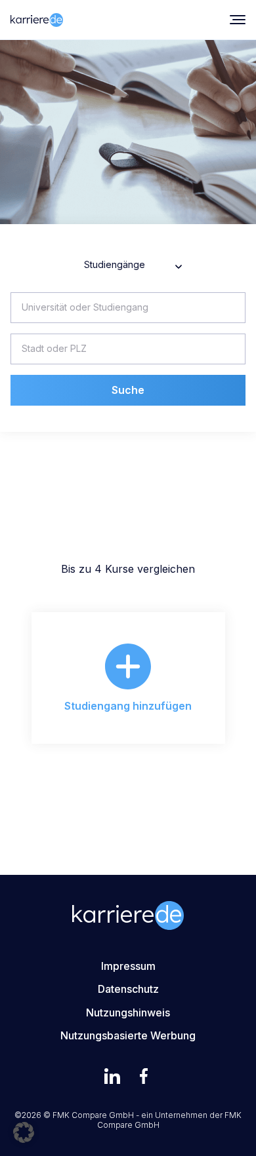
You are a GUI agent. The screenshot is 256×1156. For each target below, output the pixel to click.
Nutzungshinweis (128, 1012)
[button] (23, 1132)
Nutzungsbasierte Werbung (128, 1035)
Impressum (128, 966)
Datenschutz (128, 988)
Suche (128, 389)
